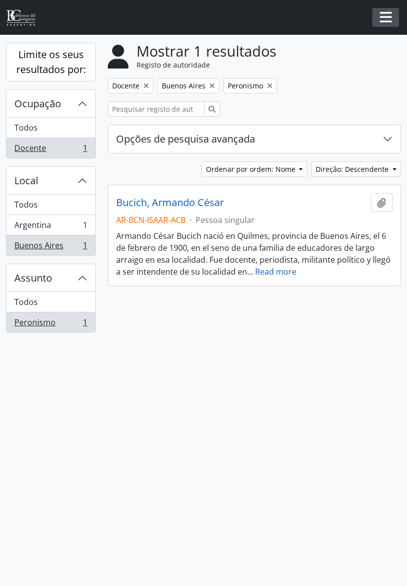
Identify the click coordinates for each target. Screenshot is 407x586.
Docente (50, 150)
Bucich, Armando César (170, 203)
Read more (275, 271)
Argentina (50, 227)
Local (26, 180)
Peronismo (50, 324)
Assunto (33, 278)
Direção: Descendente (353, 169)
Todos (26, 127)
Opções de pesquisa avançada (185, 139)
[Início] (25, 17)
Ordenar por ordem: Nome (251, 169)
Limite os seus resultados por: (51, 62)
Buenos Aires (50, 247)
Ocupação (37, 103)
